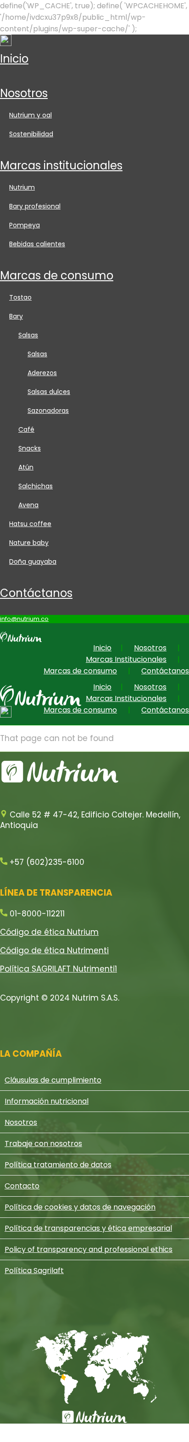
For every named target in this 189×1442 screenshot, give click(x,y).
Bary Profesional (35, 206)
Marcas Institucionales (61, 165)
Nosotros (24, 93)
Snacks (29, 448)
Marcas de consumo (56, 275)
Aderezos (42, 372)
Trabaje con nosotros (43, 1143)
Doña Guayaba (32, 561)
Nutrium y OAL (30, 115)
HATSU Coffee (30, 523)
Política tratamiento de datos (58, 1164)
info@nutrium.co (24, 618)
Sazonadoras (48, 410)
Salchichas (35, 486)
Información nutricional (47, 1101)
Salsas (28, 335)
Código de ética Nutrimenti (54, 950)
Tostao (20, 297)
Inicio (14, 58)
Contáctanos (36, 593)
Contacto (22, 1186)
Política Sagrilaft (34, 1270)
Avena (28, 505)
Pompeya (24, 225)
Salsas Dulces (49, 391)
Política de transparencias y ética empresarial (88, 1228)
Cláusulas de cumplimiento (53, 1080)
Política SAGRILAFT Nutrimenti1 (58, 968)
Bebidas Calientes (37, 244)
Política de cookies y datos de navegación (80, 1207)
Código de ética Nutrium (49, 932)
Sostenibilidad (31, 134)
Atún (25, 467)
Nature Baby (29, 542)
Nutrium (22, 187)
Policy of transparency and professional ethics (88, 1249)
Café (26, 429)
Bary (16, 316)
